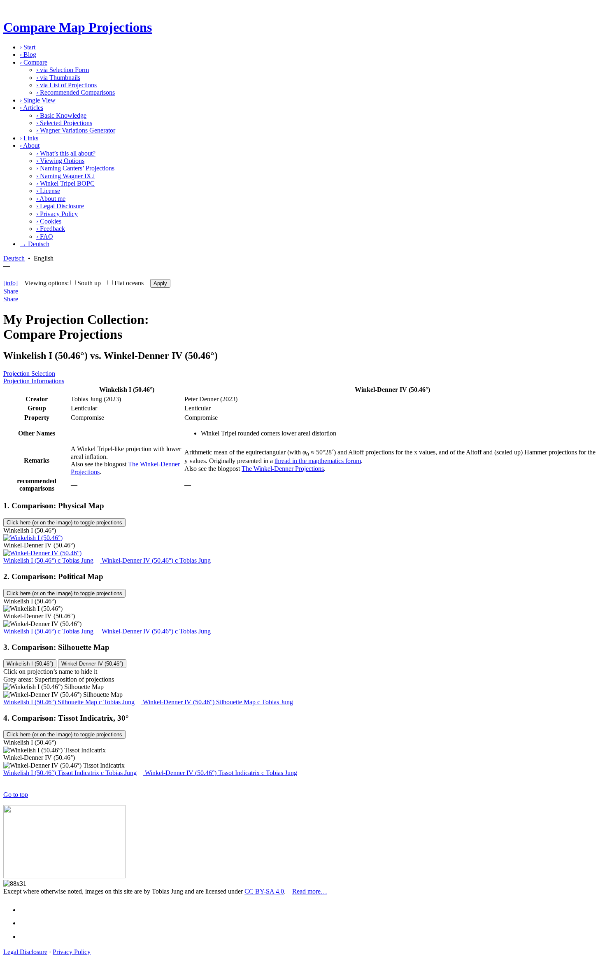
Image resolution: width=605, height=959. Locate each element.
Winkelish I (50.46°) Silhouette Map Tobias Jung (69, 701)
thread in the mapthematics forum (318, 460)
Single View (38, 100)
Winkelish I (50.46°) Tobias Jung (48, 560)
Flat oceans (129, 282)
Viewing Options (60, 160)
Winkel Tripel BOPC (65, 183)
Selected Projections (64, 122)
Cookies (48, 221)
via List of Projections (66, 84)
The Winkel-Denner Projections (283, 468)
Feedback (50, 228)
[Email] (27, 936)
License (48, 190)
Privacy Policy (57, 213)
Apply (160, 283)
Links (29, 138)
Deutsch (14, 258)
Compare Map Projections (77, 27)
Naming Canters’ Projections (75, 168)
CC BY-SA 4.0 (264, 891)
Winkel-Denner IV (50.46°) (92, 664)
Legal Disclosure (60, 206)
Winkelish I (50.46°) (30, 664)
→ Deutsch (34, 243)
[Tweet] (27, 922)
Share (10, 291)
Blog (28, 54)
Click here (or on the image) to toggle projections (64, 522)
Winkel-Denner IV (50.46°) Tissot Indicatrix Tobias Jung (220, 772)
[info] (10, 282)
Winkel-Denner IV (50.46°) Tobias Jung (155, 560)
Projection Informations (33, 380)
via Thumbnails (58, 77)
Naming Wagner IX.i (65, 175)
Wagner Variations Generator (75, 130)
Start (27, 47)
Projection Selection (29, 373)
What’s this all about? (65, 153)
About (30, 145)
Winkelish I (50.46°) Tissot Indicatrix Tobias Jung (70, 772)
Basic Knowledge (61, 115)
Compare (33, 62)
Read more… (309, 891)
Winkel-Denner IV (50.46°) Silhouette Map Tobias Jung (217, 701)
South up (89, 282)
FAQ (44, 236)
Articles (31, 107)
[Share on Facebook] (27, 909)
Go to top (15, 794)
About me (50, 198)
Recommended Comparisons (75, 92)
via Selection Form (62, 69)
